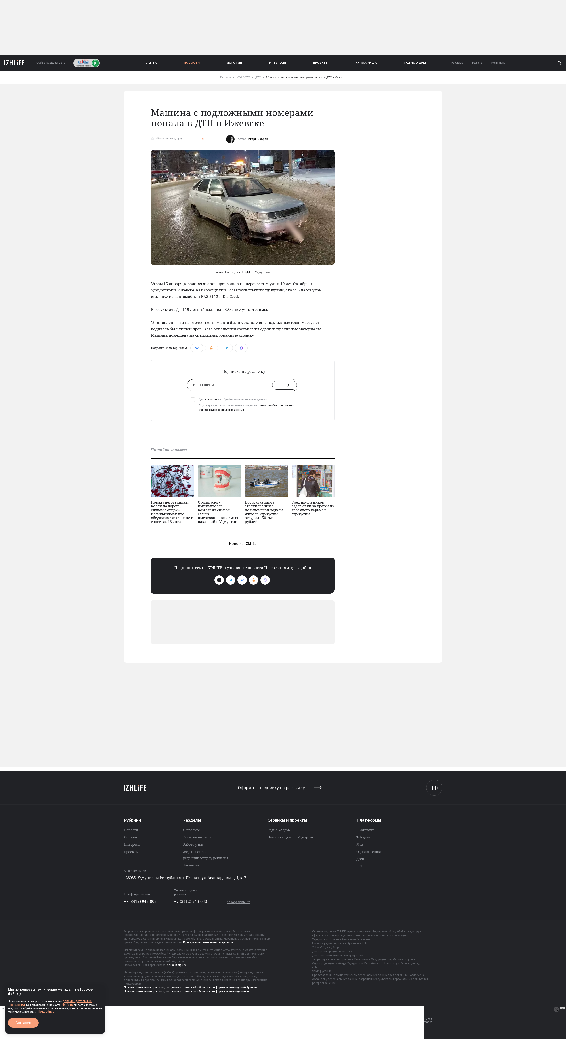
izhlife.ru (67, 1005)
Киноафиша (366, 62)
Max (359, 844)
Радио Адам (415, 62)
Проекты (131, 851)
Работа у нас (193, 844)
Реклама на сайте (197, 837)
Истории (131, 837)
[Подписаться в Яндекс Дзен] (219, 580)
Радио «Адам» (279, 830)
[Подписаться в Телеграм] (230, 580)
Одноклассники (369, 851)
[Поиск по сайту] (559, 63)
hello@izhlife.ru (238, 902)
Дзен (360, 858)
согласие (211, 399)
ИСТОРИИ (234, 62)
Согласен (23, 1023)
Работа (477, 62)
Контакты (498, 62)
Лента (151, 62)
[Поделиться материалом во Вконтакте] (196, 348)
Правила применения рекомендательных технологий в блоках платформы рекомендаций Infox (188, 991)
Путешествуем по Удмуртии (291, 837)
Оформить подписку (271, 787)
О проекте (191, 830)
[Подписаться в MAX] (265, 580)
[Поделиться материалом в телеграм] (226, 348)
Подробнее (46, 1011)
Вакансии (191, 865)
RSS (359, 866)
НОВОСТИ (192, 62)
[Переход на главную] (14, 63)
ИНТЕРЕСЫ (277, 62)
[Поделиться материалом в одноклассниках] (211, 348)
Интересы (132, 844)
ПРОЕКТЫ (320, 62)
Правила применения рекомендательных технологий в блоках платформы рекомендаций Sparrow (191, 987)
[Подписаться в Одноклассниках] (253, 580)
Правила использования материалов (208, 942)
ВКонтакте (365, 830)
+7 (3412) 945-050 (190, 901)
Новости (131, 830)
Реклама (457, 62)
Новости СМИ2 (243, 543)
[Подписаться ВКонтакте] (242, 580)
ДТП (205, 139)
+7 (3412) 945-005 (140, 901)
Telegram (363, 837)
